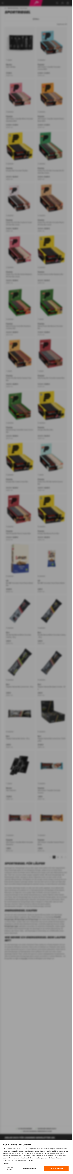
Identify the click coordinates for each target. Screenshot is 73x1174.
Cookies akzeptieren (56, 1168)
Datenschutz (6, 1163)
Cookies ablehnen (29, 1168)
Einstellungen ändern (9, 1168)
